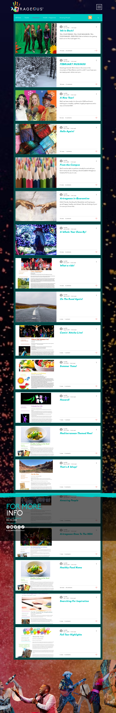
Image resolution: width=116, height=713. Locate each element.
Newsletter (36, 17)
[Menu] (99, 7)
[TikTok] (22, 527)
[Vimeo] (15, 527)
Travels (27, 17)
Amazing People (65, 17)
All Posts (18, 17)
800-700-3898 (11, 520)
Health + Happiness (49, 17)
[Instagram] (19, 527)
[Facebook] (8, 527)
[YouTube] (11, 527)
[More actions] (97, 27)
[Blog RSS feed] (90, 17)
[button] (98, 18)
